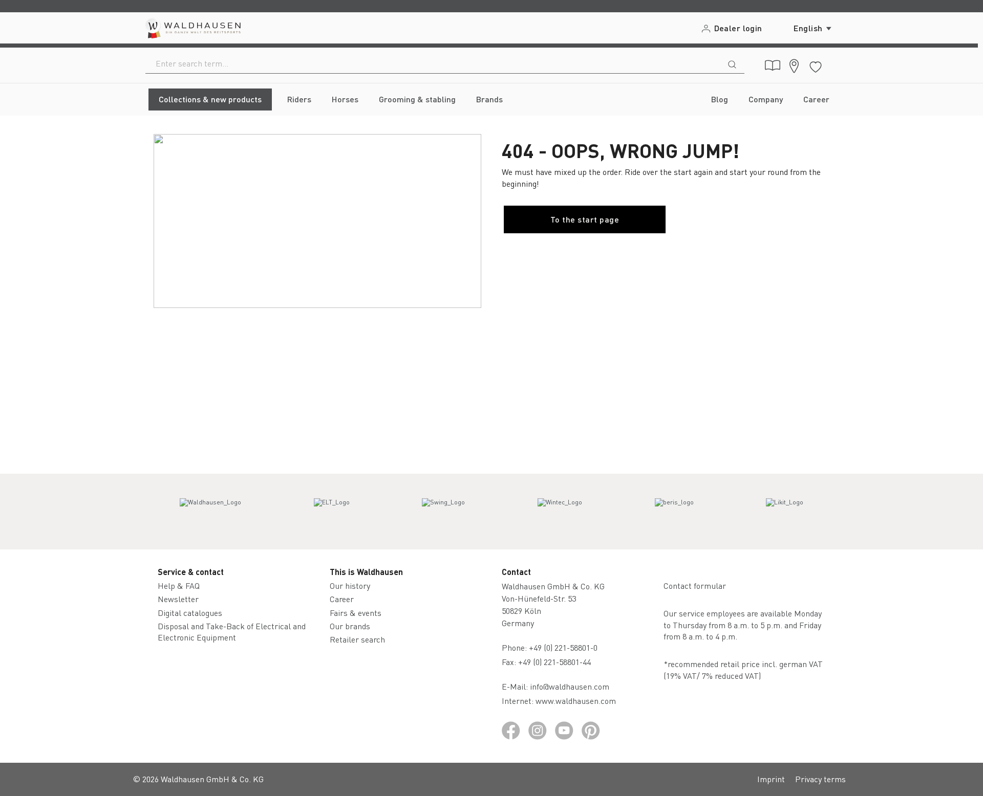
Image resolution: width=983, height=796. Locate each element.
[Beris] (674, 511)
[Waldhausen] (210, 511)
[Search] (732, 63)
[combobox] (432, 63)
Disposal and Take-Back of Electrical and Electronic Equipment (232, 632)
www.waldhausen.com (576, 700)
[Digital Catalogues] (772, 65)
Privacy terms (820, 778)
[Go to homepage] (192, 27)
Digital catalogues (190, 612)
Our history (350, 585)
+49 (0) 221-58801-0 (563, 647)
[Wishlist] (815, 65)
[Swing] (443, 511)
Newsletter (178, 598)
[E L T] (332, 511)
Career (342, 598)
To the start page (584, 219)
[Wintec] (560, 511)
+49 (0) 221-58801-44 (556, 661)
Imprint (771, 778)
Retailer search (357, 639)
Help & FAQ (179, 585)
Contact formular (695, 585)
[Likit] (784, 511)
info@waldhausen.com (569, 686)
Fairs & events (355, 612)
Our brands (350, 626)
